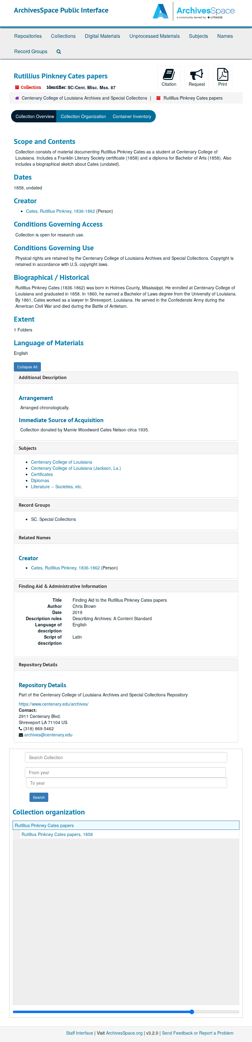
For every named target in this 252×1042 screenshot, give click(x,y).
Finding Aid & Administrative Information (63, 586)
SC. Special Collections (53, 519)
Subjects (198, 35)
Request (197, 84)
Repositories (28, 35)
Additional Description (43, 377)
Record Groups (30, 51)
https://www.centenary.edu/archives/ (54, 704)
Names (225, 35)
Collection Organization (83, 116)
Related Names (35, 537)
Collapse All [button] (27, 366)
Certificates (42, 474)
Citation (169, 84)
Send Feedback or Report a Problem (198, 1033)
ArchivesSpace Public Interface (61, 10)
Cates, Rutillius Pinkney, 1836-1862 (60, 211)
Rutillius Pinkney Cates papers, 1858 (57, 834)
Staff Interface (79, 1033)
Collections (63, 35)
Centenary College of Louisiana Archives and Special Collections (84, 98)
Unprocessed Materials (154, 35)
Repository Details (38, 664)
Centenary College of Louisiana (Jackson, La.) (76, 468)
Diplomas (40, 480)
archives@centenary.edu (48, 734)
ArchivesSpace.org (124, 1033)
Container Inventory (132, 116)
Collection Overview (35, 116)
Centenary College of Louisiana (61, 462)
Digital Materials (102, 35)
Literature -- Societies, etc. (56, 486)
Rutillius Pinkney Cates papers (44, 825)
